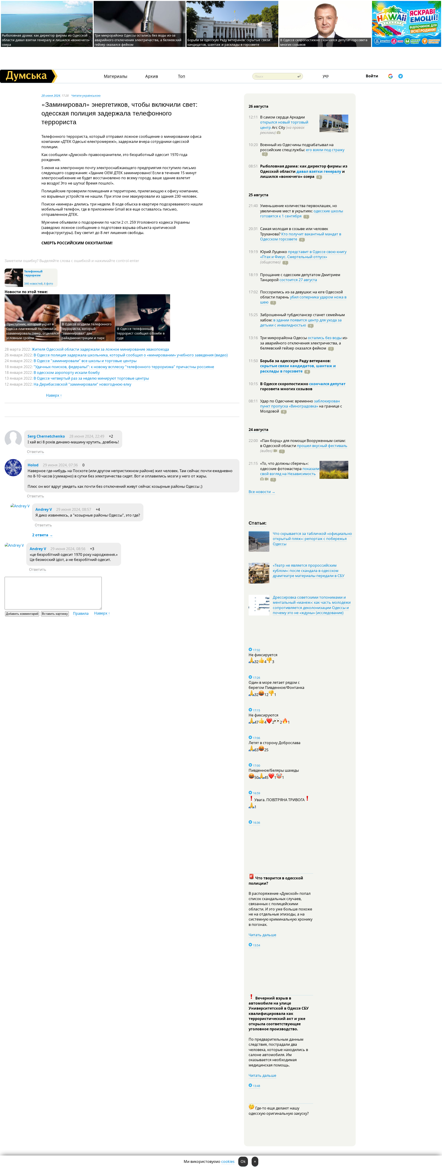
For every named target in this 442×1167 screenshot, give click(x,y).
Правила (81, 613)
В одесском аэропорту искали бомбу (67, 372)
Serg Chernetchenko (46, 436)
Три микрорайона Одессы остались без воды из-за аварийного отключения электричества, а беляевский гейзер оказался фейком (138, 40)
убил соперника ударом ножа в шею (303, 300)
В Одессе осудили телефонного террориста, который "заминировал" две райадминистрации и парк (86, 331)
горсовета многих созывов (286, 388)
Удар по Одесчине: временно (287, 401)
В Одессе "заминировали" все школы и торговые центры (85, 360)
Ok (243, 1161)
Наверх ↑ (54, 395)
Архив (151, 76)
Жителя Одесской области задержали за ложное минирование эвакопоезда (100, 349)
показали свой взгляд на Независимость (289, 471)
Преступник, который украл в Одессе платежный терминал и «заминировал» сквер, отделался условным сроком (32, 331)
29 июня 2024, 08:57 (73, 509)
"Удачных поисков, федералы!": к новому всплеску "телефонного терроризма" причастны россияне (124, 366)
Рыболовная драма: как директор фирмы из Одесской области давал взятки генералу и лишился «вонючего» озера (46, 40)
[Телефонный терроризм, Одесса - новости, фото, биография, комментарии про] (14, 286)
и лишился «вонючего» (302, 174)
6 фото (48, 284)
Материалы (115, 76)
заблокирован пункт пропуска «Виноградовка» (300, 404)
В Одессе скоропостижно (284, 383)
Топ (181, 76)
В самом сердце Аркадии (282, 117)
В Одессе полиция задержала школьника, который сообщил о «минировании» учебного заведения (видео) (131, 355)
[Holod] (13, 474)
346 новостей (33, 284)
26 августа (258, 106)
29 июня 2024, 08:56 (67, 548)
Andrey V (43, 509)
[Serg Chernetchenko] (13, 446)
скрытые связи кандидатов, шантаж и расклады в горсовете (298, 368)
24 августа (258, 429)
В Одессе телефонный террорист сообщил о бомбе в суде (141, 333)
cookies (228, 1161)
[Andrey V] (20, 505)
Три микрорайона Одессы (284, 337)
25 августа (258, 194)
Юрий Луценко (274, 251)
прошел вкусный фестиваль (322, 445)
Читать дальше (262, 934)
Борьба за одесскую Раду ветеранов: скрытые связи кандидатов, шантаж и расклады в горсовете (228, 42)
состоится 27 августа (298, 279)
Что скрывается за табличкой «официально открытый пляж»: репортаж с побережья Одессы (312, 538)
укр (326, 75)
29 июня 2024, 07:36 (60, 465)
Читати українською (86, 95)
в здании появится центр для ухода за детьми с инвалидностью (301, 323)
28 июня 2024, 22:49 (86, 436)
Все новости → (262, 491)
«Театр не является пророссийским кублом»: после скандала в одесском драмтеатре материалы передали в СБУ (308, 570)
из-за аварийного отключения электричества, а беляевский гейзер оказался (304, 343)
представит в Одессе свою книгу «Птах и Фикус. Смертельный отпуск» (303, 254)
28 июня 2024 (50, 95)
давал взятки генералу (319, 171)
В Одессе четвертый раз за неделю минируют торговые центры (91, 378)
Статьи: (258, 522)
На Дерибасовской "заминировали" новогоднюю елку (82, 384)
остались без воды (325, 337)
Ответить (35, 451)
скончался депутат (327, 383)
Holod (33, 465)
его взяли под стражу (325, 149)
